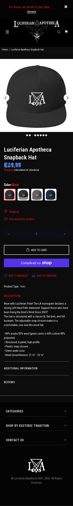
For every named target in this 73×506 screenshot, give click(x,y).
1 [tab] (27, 135)
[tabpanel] (36, 95)
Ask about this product (21, 219)
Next (67, 97)
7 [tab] (43, 135)
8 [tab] (46, 135)
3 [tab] (32, 135)
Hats (23, 286)
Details (31, 12)
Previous (5, 97)
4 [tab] (35, 135)
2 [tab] (30, 135)
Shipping (8, 169)
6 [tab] (41, 135)
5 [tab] (38, 135)
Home (5, 49)
